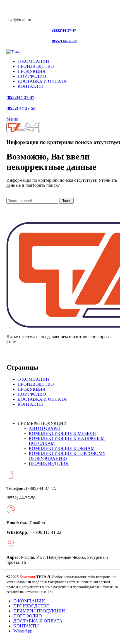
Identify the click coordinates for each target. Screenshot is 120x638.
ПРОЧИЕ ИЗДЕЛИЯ (49, 463)
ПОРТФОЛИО (32, 394)
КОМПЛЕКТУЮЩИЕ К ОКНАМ (62, 448)
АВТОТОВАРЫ (44, 428)
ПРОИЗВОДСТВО (36, 384)
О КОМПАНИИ (33, 379)
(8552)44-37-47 (64, 30)
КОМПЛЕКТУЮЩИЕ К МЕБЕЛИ (62, 433)
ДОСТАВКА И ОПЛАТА (42, 399)
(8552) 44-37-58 (64, 41)
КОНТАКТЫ (30, 404)
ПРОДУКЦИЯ (31, 389)
